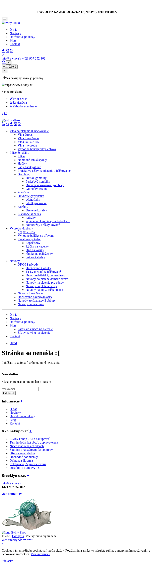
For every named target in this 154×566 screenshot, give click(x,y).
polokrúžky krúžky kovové (43, 224)
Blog (13, 40)
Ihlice (21, 156)
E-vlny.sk (18, 536)
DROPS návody (28, 264)
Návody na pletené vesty (41, 286)
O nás (13, 29)
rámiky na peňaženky (39, 253)
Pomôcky (24, 192)
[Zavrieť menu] (4, 71)
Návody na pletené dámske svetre (47, 279)
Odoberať (8, 393)
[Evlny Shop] (14, 532)
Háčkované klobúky (38, 268)
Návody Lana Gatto (30, 293)
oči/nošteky (33, 199)
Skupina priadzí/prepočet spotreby (31, 449)
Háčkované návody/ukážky (35, 297)
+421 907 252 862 (33, 58)
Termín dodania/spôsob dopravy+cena (34, 442)
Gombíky (24, 174)
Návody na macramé (31, 304)
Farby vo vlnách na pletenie (35, 329)
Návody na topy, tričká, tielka (44, 289)
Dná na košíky (35, 250)
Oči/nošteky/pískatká (31, 196)
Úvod (13, 343)
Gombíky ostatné (36, 188)
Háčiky (22, 163)
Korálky (23, 206)
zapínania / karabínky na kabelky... (48, 221)
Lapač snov (33, 243)
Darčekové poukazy (22, 36)
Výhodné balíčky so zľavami (36, 235)
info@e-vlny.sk (11, 58)
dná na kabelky (35, 257)
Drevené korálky (36, 210)
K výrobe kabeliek (29, 214)
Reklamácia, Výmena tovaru (28, 464)
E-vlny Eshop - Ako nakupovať (30, 439)
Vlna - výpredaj (27, 145)
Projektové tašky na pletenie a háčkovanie (44, 170)
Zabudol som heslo (25, 106)
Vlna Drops (25, 134)
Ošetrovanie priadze (22, 453)
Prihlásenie (20, 98)
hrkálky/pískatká (36, 203)
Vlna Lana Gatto (28, 138)
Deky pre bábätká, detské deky (45, 275)
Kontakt (15, 44)
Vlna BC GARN (28, 142)
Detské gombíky (36, 178)
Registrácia (20, 102)
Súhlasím (7, 561)
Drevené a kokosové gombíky (45, 185)
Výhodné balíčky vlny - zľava (37, 149)
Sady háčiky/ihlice (29, 167)
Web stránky (10, 540)
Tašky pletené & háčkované (43, 271)
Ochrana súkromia (21, 460)
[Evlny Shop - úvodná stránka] (11, 22)
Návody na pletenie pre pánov (45, 282)
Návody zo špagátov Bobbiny (37, 300)
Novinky (15, 33)
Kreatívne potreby (29, 239)
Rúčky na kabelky (37, 246)
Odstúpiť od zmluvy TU (25, 467)
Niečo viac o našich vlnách (27, 446)
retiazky (31, 217)
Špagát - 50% (26, 232)
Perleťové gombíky (38, 181)
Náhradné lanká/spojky (32, 160)
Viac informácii (40, 554)
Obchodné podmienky (24, 457)
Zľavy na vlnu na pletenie (34, 332)
